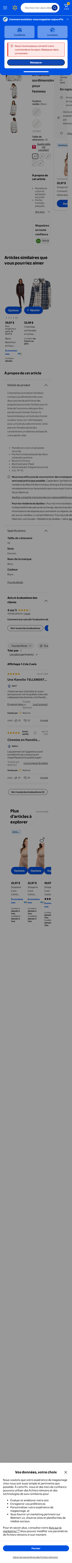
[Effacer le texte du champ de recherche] (50, 7)
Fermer (36, 1548)
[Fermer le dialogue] (65, 1472)
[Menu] (6, 8)
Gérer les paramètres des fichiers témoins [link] (35, 1557)
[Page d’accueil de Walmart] (15, 8)
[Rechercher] (55, 8)
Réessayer (36, 62)
